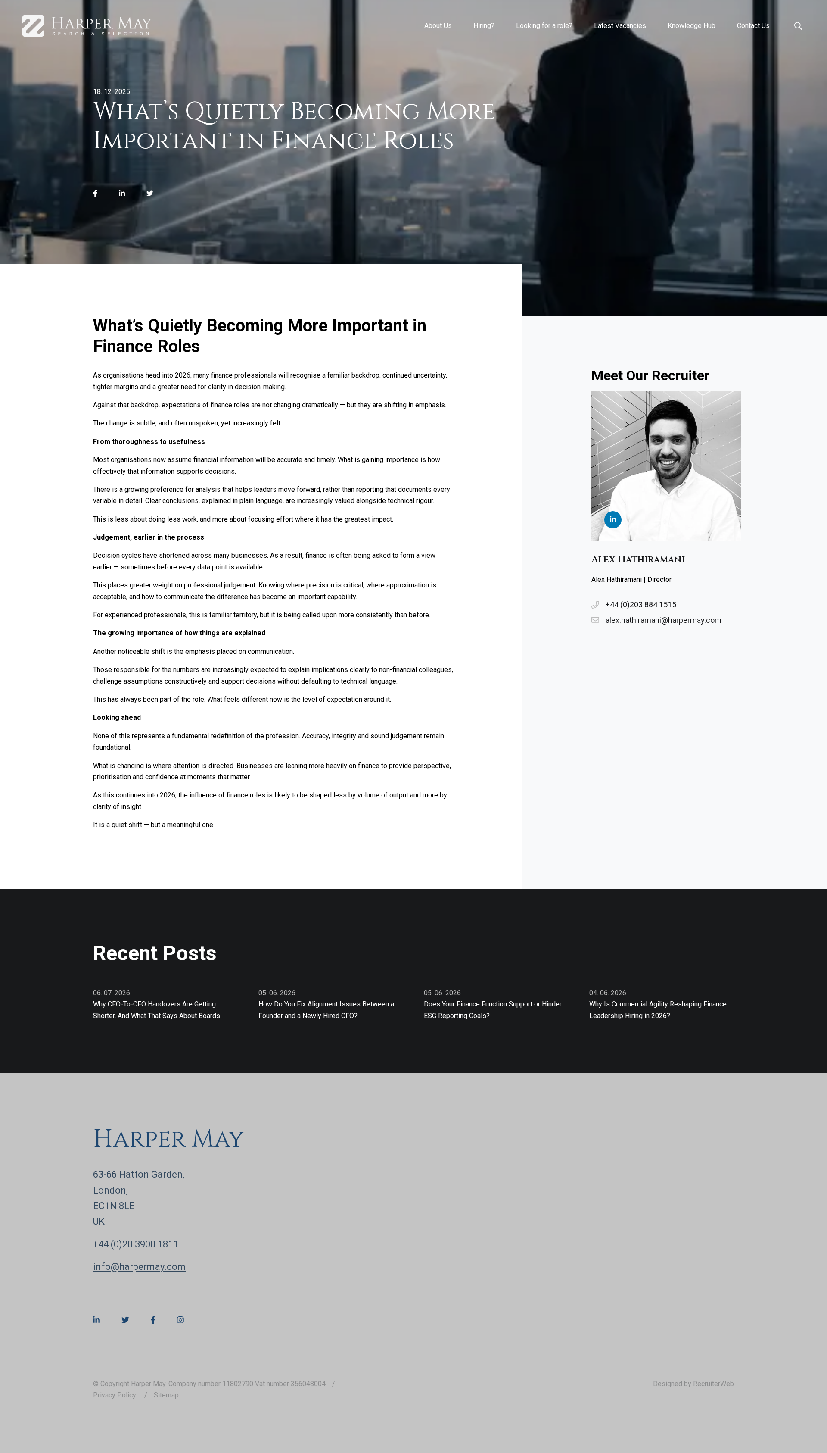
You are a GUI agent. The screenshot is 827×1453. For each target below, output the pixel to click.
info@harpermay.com (139, 1266)
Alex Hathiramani (638, 559)
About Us (438, 26)
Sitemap (166, 1395)
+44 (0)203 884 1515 (641, 604)
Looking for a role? (544, 26)
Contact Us (753, 26)
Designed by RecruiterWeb (693, 1384)
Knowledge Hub (691, 26)
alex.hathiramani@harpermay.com (663, 620)
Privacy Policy (115, 1395)
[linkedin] (122, 193)
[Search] (798, 26)
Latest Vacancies (620, 26)
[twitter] (149, 193)
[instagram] (180, 1320)
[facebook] (95, 193)
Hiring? (483, 26)
